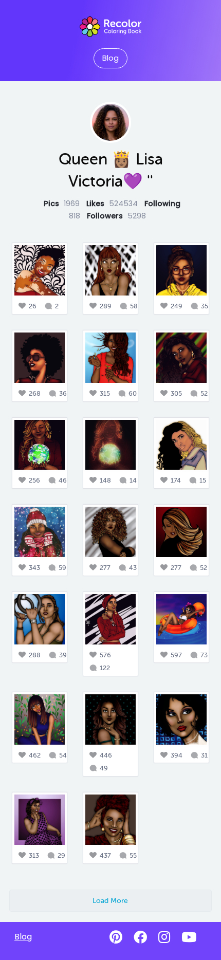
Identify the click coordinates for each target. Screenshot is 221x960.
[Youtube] (188, 937)
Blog (110, 58)
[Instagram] (164, 937)
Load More (110, 900)
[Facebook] (140, 937)
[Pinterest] (115, 937)
